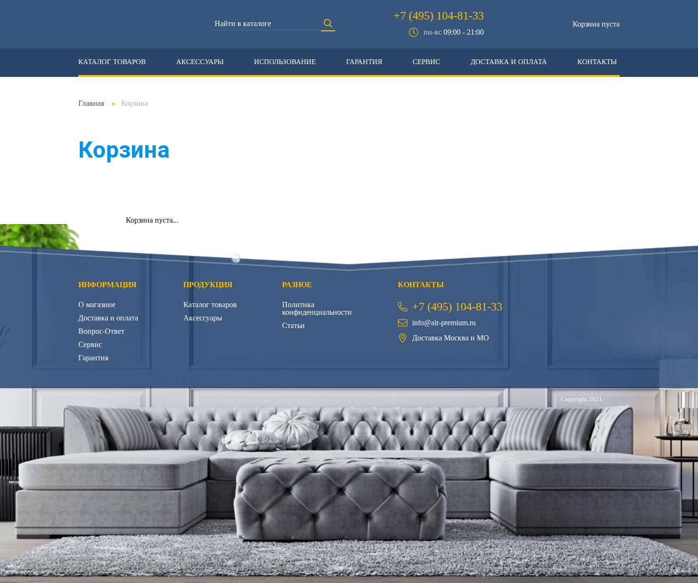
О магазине (96, 305)
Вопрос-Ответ (101, 331)
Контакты (597, 62)
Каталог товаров (112, 62)
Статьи (293, 325)
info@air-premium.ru (444, 323)
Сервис (426, 62)
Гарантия (364, 62)
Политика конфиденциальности (317, 308)
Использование (285, 62)
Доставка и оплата (509, 62)
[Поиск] (328, 24)
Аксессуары (200, 62)
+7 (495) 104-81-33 (439, 15)
